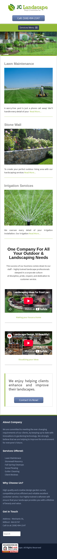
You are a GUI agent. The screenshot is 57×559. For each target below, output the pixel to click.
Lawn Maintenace (13, 458)
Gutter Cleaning (12, 471)
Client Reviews (11, 474)
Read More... (35, 111)
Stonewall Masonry (14, 461)
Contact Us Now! (28, 400)
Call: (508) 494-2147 (28, 18)
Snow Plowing (11, 468)
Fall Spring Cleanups (14, 464)
